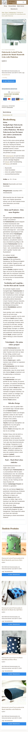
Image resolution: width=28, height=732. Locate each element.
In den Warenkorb (8, 81)
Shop (5, 6)
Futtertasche (18, 124)
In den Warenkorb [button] (14, 574)
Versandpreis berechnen (9, 88)
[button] (24, 21)
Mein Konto (20, 6)
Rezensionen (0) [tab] (7, 115)
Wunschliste (12, 6)
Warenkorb (14, 9)
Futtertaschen (8, 50)
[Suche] (23, 2)
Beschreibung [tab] (7, 112)
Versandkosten (6, 74)
